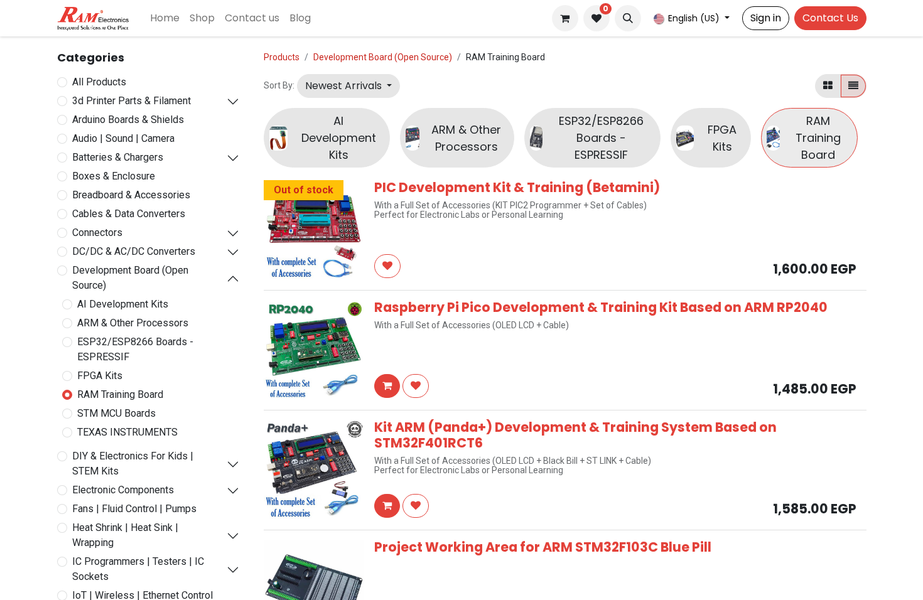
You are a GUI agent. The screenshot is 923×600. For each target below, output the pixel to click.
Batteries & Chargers (117, 157)
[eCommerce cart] (565, 18)
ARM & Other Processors (132, 323)
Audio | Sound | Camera (123, 138)
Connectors (97, 232)
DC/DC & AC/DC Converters (133, 251)
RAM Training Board (120, 394)
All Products (99, 82)
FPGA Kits (99, 376)
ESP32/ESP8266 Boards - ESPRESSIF (135, 349)
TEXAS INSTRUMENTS (127, 432)
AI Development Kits (122, 304)
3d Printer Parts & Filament (131, 101)
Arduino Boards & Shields (128, 120)
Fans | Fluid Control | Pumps (134, 509)
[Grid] (828, 86)
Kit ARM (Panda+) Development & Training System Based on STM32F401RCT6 (575, 435)
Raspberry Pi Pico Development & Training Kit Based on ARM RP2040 (601, 307)
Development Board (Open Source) (130, 277)
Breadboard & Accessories (131, 195)
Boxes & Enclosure (113, 176)
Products (282, 57)
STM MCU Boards (116, 413)
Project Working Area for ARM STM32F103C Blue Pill (542, 547)
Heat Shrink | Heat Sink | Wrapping (125, 535)
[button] (628, 18)
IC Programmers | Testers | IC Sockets (138, 568)
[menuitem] (165, 18)
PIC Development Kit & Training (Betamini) (517, 187)
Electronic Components (123, 490)
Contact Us (830, 18)
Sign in (765, 18)
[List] (853, 86)
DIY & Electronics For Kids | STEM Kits (132, 463)
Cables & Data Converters (128, 214)
